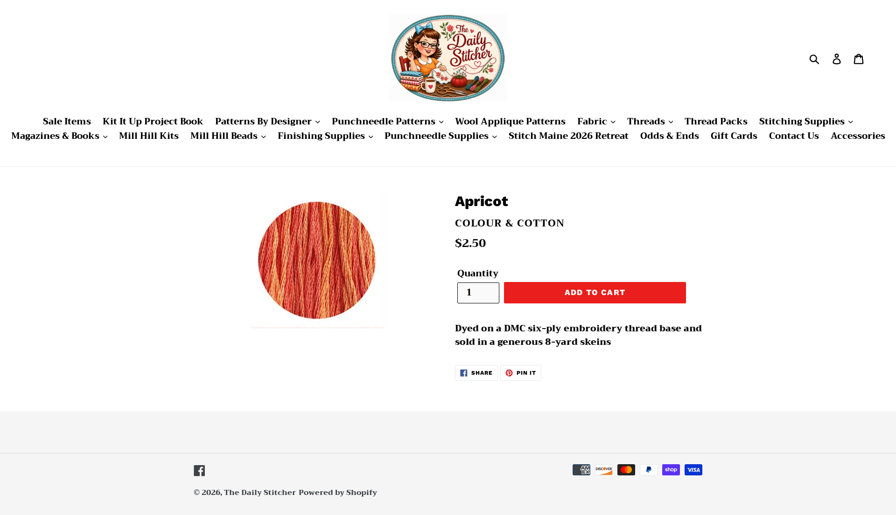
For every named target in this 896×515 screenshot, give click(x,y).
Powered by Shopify (338, 492)
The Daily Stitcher (260, 492)
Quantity (477, 274)
